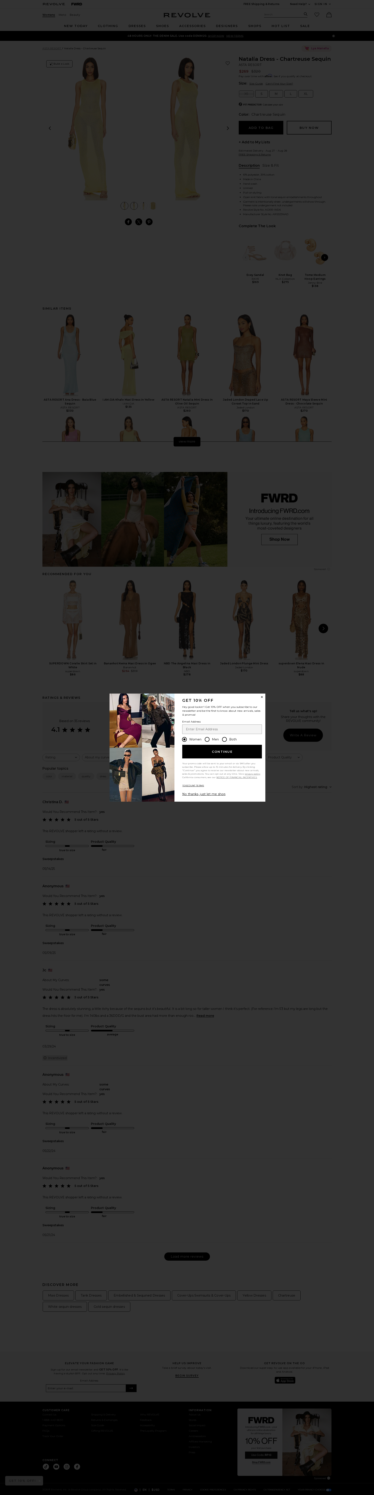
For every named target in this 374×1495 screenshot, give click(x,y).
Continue (222, 752)
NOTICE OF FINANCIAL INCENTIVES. (236, 777)
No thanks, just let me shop (204, 794)
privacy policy (252, 773)
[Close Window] (261, 697)
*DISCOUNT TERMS (193, 785)
